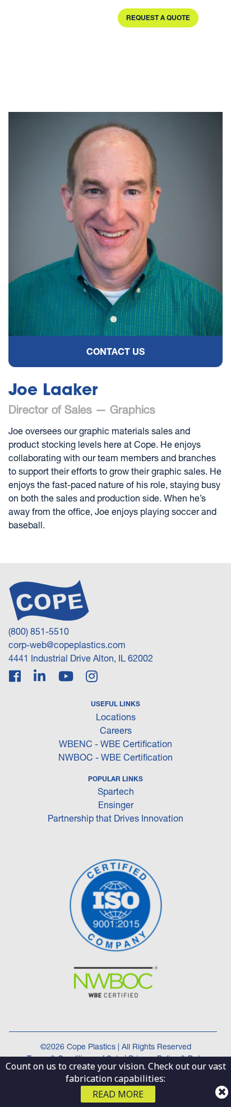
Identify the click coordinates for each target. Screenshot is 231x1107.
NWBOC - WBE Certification (115, 757)
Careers (116, 730)
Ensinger (115, 804)
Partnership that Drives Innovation (115, 818)
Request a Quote (158, 17)
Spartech (116, 791)
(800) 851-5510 (38, 631)
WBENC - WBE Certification (115, 743)
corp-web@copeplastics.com (67, 644)
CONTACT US (115, 351)
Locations (116, 716)
